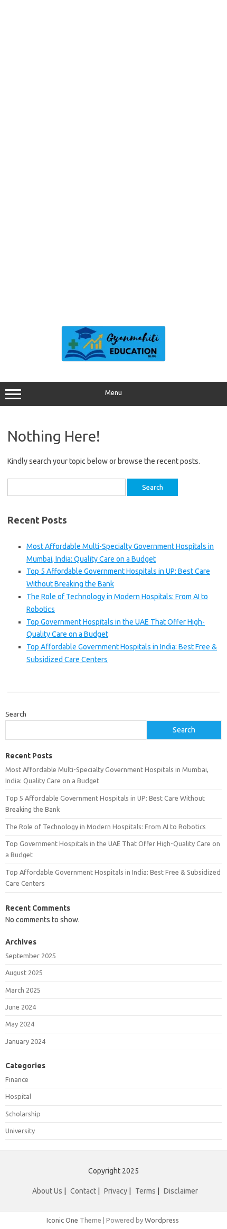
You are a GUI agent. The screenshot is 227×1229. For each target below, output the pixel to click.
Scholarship (23, 1113)
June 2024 (20, 1007)
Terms (145, 1191)
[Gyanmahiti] (113, 359)
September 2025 (30, 955)
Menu (113, 393)
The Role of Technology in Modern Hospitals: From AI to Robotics (105, 826)
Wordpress (162, 1220)
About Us (47, 1191)
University (20, 1130)
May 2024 (19, 1024)
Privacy (115, 1191)
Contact (83, 1191)
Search (15, 714)
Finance (17, 1079)
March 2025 (23, 990)
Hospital (18, 1096)
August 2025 (24, 972)
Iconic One (62, 1220)
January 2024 (25, 1041)
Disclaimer (181, 1191)
